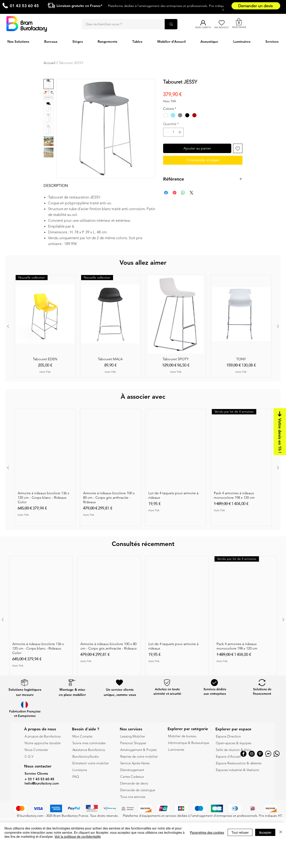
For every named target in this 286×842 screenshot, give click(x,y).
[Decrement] (167, 132)
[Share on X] (191, 192)
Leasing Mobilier (132, 736)
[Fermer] (280, 832)
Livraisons (79, 770)
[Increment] (180, 132)
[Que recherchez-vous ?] (171, 24)
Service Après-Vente (134, 763)
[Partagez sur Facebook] (166, 192)
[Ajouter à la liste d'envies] (237, 148)
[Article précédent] (8, 326)
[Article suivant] (278, 326)
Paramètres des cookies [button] (207, 832)
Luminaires (176, 749)
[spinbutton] (173, 132)
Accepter (265, 832)
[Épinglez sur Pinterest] (174, 192)
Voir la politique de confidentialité (78, 836)
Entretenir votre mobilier (90, 763)
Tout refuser (240, 832)
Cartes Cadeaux (132, 776)
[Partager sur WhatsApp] (183, 192)
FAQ (75, 776)
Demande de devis (134, 783)
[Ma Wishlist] (222, 23)
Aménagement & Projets (139, 750)
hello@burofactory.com (42, 783)
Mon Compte (82, 736)
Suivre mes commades (88, 743)
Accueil (49, 63)
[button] (239, 21)
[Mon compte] (203, 23)
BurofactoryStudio (85, 756)
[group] (143, 326)
